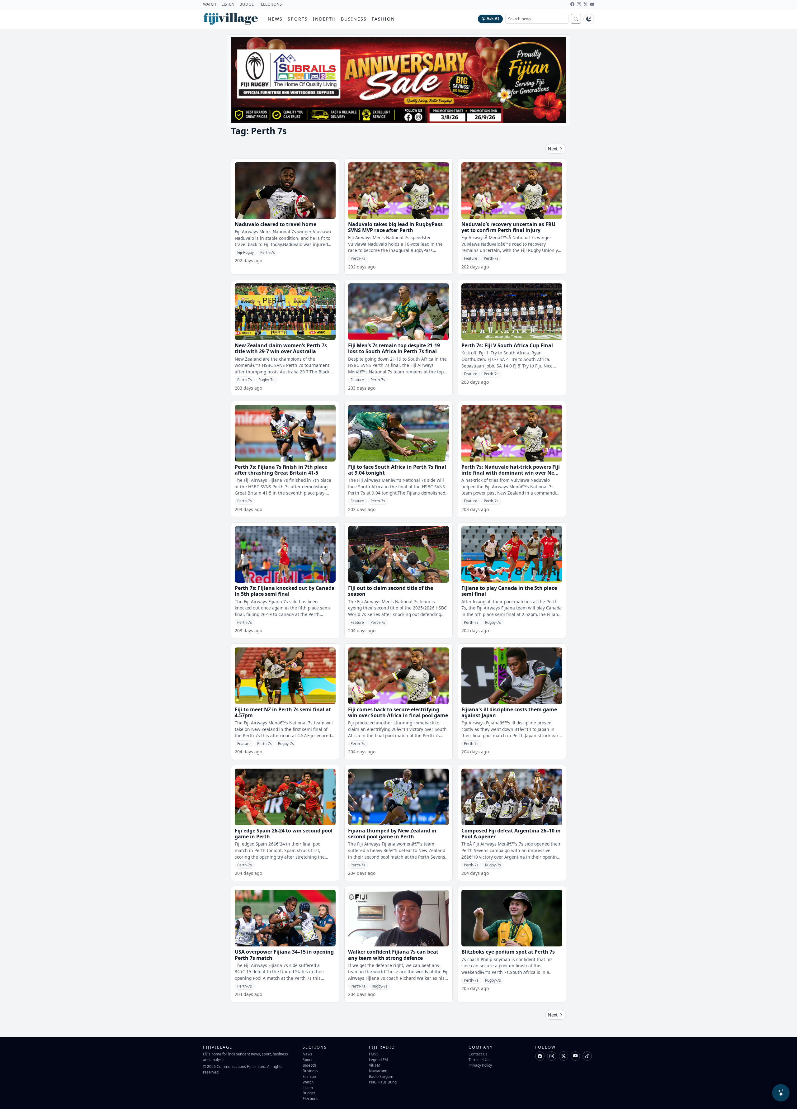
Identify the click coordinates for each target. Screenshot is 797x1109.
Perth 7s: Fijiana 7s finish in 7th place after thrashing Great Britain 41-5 (281, 469)
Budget (309, 1092)
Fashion (383, 19)
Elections (310, 1098)
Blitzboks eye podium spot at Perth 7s (508, 951)
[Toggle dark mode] (588, 19)
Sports (298, 19)
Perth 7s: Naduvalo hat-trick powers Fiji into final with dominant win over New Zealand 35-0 (510, 472)
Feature (470, 258)
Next (553, 149)
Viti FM (374, 1065)
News (275, 19)
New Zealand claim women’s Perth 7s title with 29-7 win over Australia (281, 348)
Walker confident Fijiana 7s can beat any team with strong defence (393, 954)
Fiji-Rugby (245, 252)
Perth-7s (267, 252)
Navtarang (378, 1070)
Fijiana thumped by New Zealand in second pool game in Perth (392, 833)
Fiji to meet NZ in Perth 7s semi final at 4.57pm (283, 712)
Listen (308, 1087)
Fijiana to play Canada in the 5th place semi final (509, 591)
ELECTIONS (271, 4)
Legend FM (378, 1059)
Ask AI (493, 18)
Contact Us (478, 1053)
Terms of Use (480, 1059)
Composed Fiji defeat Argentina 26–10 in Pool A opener (511, 833)
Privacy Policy (480, 1065)
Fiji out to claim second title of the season (390, 591)
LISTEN (227, 4)
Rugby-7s (266, 379)
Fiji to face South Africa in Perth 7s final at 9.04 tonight (397, 469)
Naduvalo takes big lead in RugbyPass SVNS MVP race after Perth (395, 227)
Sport (307, 1059)
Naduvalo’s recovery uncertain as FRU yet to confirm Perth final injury (508, 227)
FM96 (374, 1053)
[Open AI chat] (781, 1093)
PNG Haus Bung (383, 1081)
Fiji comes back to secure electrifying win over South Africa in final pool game (398, 712)
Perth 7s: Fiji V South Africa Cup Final (507, 345)
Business (354, 19)
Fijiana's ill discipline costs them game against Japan (509, 712)
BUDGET (247, 4)
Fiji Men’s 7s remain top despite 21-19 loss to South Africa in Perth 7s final (394, 348)
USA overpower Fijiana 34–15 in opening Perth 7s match (284, 954)
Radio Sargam (381, 1076)
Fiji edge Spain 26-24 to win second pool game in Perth (283, 833)
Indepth (324, 19)
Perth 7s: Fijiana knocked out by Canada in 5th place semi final (285, 591)
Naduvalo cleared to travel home (275, 224)
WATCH (209, 4)
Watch (308, 1081)
